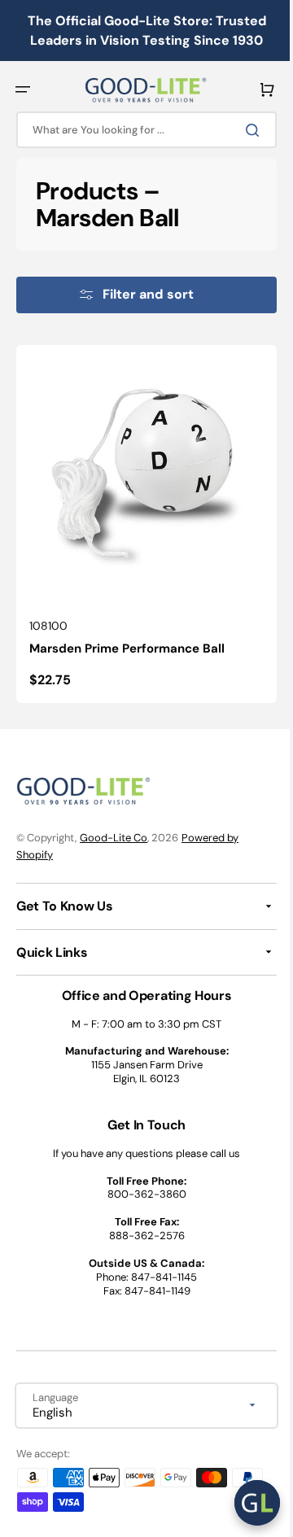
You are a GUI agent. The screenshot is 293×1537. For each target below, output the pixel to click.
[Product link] (140, 518)
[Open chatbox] (245, 1503)
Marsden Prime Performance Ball (127, 636)
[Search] (243, 130)
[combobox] (140, 129)
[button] (23, 89)
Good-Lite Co (113, 838)
